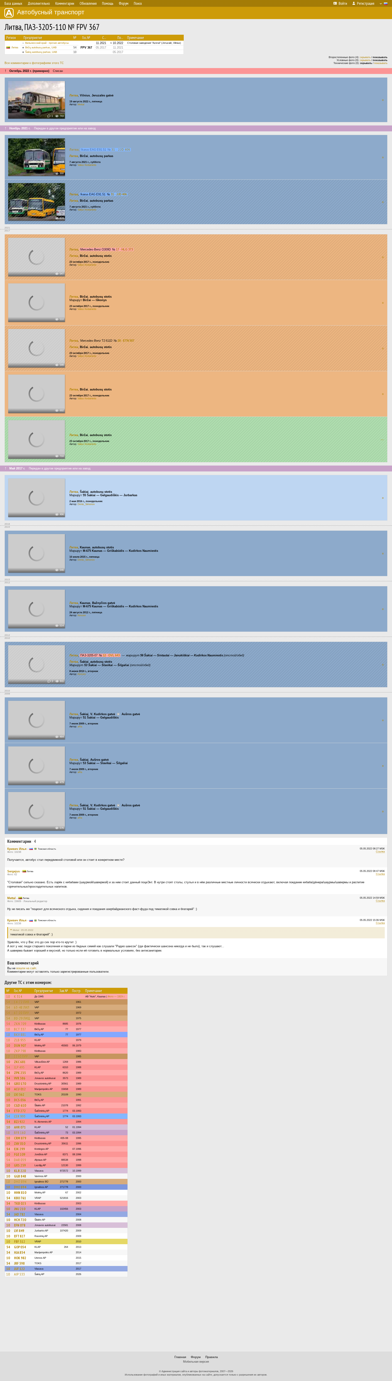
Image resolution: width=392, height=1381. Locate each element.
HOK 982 (20, 1258)
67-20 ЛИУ (21, 1013)
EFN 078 (19, 1225)
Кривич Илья (17, 849)
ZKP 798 (20, 1051)
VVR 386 (19, 1078)
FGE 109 (19, 1154)
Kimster (82, 615)
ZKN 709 (20, 1023)
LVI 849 (19, 1230)
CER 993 (20, 1116)
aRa (80, 726)
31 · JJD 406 (120, 149)
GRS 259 (20, 1165)
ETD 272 (20, 1111)
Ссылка (380, 851)
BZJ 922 (19, 1121)
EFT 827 (19, 1236)
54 (8, 1002)
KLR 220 (20, 1170)
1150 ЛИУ (21, 1056)
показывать (380, 63)
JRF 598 (19, 1263)
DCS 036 (20, 1100)
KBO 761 (20, 1198)
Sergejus (13, 871)
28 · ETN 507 (126, 340)
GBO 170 (20, 1083)
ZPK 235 (20, 1072)
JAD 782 (19, 1214)
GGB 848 (20, 1176)
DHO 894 (20, 1181)
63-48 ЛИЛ (21, 1007)
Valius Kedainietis (87, 165)
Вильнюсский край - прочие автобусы (47, 43)
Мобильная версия (196, 1361)
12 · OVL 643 (111, 655)
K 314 (18, 996)
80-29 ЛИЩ (22, 1018)
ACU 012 (20, 1089)
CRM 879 (20, 1138)
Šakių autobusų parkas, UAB (41, 52)
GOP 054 (20, 1247)
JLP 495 (19, 1067)
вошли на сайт (26, 968)
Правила (211, 1357)
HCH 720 (20, 1219)
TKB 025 (20, 1203)
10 (8, 996)
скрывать (365, 57)
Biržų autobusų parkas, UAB (40, 47)
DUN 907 (20, 1045)
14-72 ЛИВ (21, 1002)
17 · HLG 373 (124, 249)
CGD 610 (20, 1105)
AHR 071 (20, 1127)
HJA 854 (19, 1252)
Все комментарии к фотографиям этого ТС (34, 63)
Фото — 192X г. (116, 996)
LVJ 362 (19, 1094)
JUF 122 (19, 1268)
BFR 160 (20, 1132)
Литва (14, 47)
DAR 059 (20, 1160)
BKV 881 (20, 1034)
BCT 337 (20, 1029)
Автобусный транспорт (50, 12)
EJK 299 (19, 1149)
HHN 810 (20, 1192)
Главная (180, 1357)
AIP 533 (19, 1274)
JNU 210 (19, 1209)
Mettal (81, 104)
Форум (196, 1357)
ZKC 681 (20, 1062)
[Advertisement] (196, 1316)
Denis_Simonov (86, 504)
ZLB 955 (20, 1040)
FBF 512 (19, 1241)
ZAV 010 (19, 1143)
